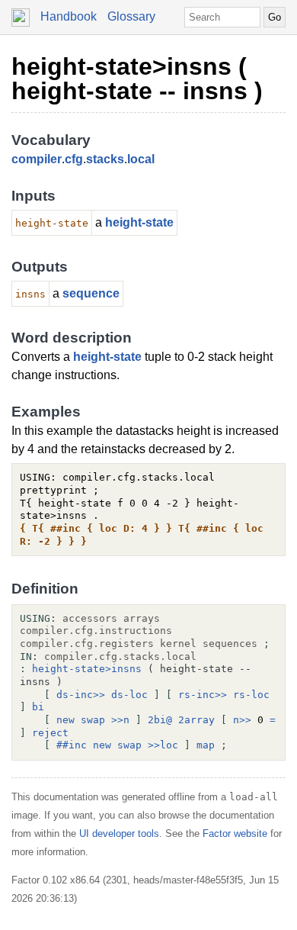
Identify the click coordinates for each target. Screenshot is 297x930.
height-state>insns (87, 668)
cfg (74, 159)
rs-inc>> (202, 694)
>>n (120, 720)
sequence (91, 293)
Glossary (131, 16)
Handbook (68, 16)
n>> (242, 720)
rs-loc (251, 694)
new (65, 720)
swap (93, 720)
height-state (139, 222)
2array (196, 720)
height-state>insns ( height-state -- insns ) (137, 79)
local (141, 159)
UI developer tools (119, 833)
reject (50, 733)
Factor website (235, 833)
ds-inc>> (80, 694)
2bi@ (160, 720)
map (205, 745)
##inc (71, 745)
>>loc (163, 745)
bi (38, 707)
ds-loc (129, 694)
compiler (36, 159)
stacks (105, 159)
